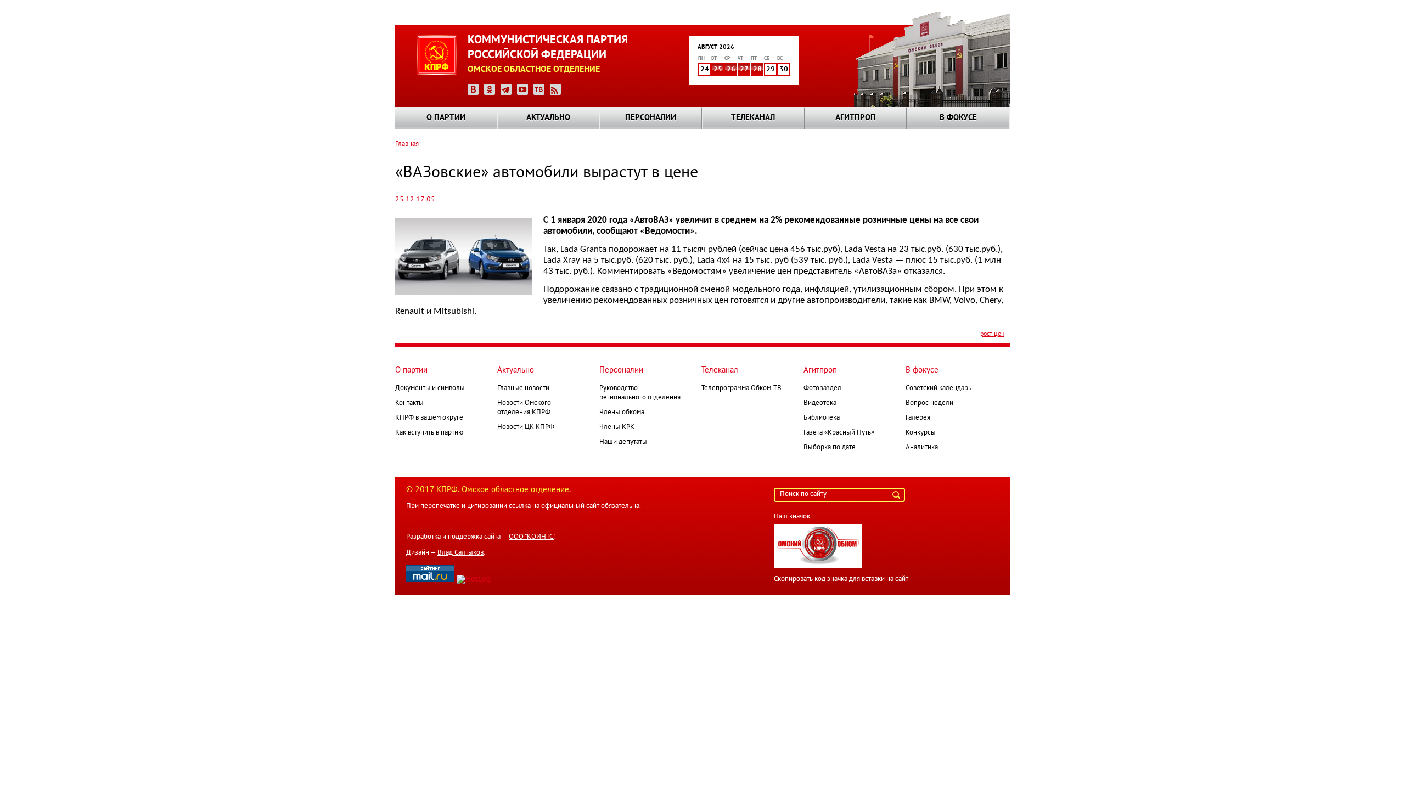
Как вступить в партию (429, 433)
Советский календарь (938, 388)
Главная (407, 144)
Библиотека (821, 418)
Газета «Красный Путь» (838, 433)
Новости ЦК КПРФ (525, 427)
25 (717, 69)
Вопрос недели (929, 403)
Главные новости (523, 388)
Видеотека (819, 403)
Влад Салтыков (460, 553)
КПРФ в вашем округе (429, 418)
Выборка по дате (829, 447)
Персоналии (650, 118)
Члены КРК (616, 427)
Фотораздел (822, 388)
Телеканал (753, 118)
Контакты (409, 403)
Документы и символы (430, 388)
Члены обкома (621, 412)
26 (731, 69)
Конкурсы (921, 433)
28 (757, 69)
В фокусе (958, 118)
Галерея (918, 418)
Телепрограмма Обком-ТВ (741, 388)
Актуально (548, 118)
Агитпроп (855, 118)
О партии (445, 118)
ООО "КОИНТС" (531, 537)
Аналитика (922, 447)
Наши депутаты (623, 442)
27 (744, 69)
